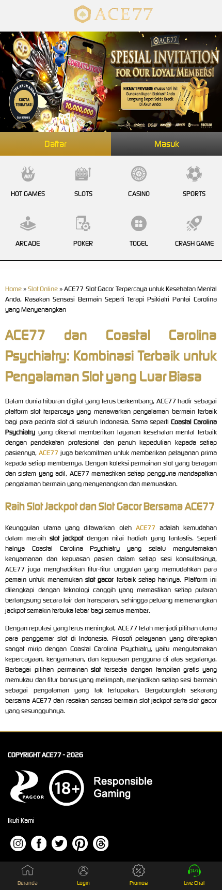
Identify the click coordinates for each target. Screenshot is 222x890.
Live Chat (194, 883)
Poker (83, 243)
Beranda (28, 883)
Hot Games (28, 193)
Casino (139, 193)
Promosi (139, 883)
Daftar (55, 143)
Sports (194, 193)
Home (13, 288)
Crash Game (194, 243)
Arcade (27, 243)
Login (83, 883)
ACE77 (48, 452)
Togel (139, 243)
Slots (83, 193)
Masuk (166, 143)
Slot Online (43, 288)
